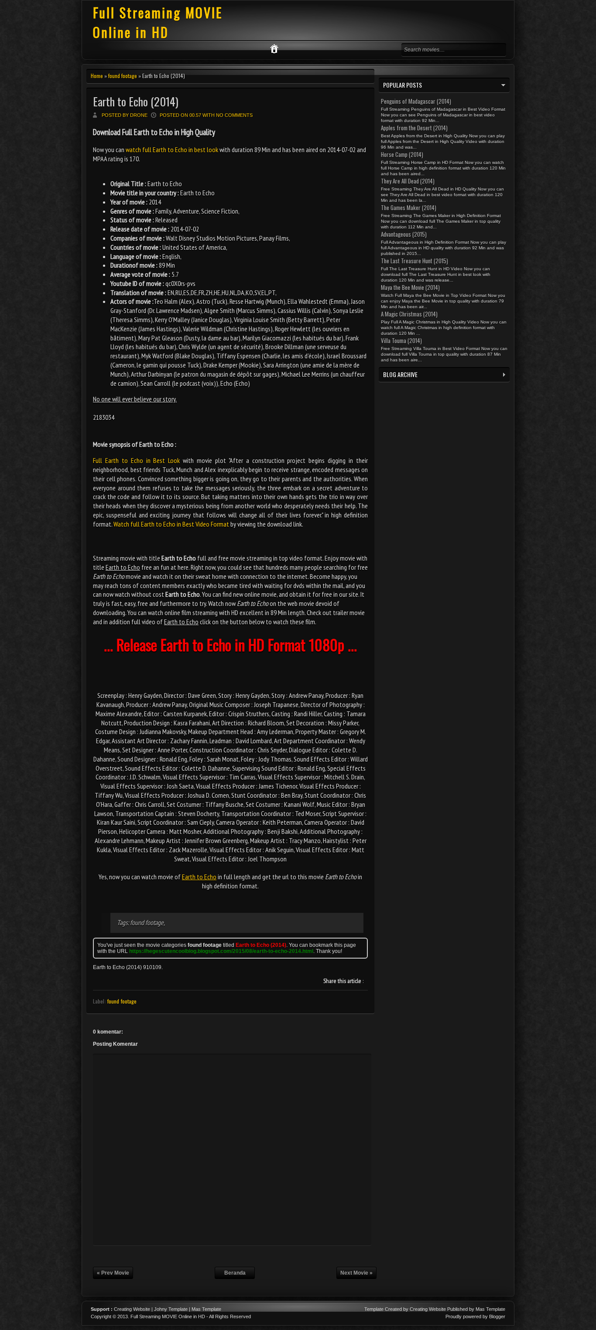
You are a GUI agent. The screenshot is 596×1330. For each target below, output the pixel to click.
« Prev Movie (113, 1273)
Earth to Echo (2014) (135, 101)
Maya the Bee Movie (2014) (410, 287)
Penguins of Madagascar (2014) (416, 101)
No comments (234, 115)
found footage (122, 75)
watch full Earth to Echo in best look (172, 149)
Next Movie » (356, 1273)
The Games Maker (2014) (408, 207)
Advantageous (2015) (404, 234)
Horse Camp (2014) (402, 154)
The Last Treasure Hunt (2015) (414, 260)
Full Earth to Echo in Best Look (136, 460)
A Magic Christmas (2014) (409, 314)
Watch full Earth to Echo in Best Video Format (171, 524)
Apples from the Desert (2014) (414, 127)
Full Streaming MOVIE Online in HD (158, 22)
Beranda (235, 1273)
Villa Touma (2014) (401, 340)
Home (97, 75)
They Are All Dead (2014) (408, 181)
